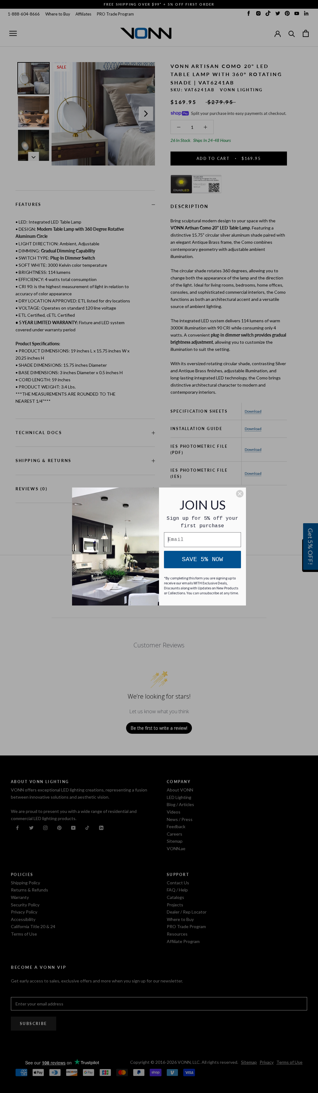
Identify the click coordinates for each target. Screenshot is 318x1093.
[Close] (239, 493)
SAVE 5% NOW (202, 559)
